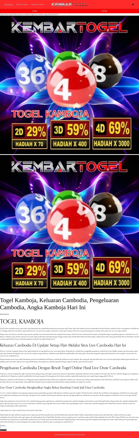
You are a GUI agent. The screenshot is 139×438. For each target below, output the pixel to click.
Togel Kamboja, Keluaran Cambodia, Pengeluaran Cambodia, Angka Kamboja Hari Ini (33, 14)
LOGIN (34, 11)
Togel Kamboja (4, 14)
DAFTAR (104, 11)
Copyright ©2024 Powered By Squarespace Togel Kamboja (69, 434)
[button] (3, 430)
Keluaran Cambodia (5, 351)
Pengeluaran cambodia (6, 374)
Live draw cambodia (5, 393)
